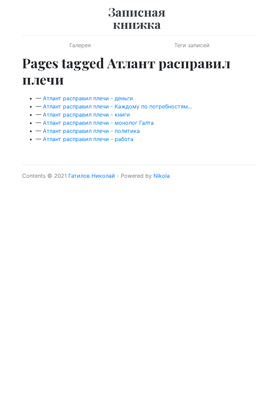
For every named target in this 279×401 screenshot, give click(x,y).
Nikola (161, 175)
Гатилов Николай (91, 175)
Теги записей (192, 45)
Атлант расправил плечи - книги (86, 114)
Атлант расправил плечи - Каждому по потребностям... (117, 106)
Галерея (80, 45)
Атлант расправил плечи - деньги (88, 98)
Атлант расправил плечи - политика (91, 130)
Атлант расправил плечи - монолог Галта (98, 122)
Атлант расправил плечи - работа (88, 139)
